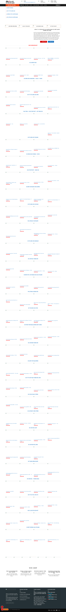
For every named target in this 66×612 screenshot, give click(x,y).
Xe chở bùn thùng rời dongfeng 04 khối (53, 355)
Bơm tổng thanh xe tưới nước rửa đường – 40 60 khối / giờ (40, 234)
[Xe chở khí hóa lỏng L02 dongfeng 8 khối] (12, 451)
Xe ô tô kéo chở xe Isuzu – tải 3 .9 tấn (39, 58)
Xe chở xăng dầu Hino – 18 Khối (52, 165)
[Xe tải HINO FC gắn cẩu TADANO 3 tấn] (53, 143)
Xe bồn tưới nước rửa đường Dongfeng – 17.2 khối (12, 200)
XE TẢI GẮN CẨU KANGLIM (33, 241)
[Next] (58, 14)
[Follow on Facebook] (6, 603)
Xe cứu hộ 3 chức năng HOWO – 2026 (25, 406)
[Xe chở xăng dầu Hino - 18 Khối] (53, 160)
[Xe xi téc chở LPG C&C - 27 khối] (53, 500)
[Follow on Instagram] (8, 603)
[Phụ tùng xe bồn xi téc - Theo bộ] (53, 228)
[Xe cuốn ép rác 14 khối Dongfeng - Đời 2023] (26, 534)
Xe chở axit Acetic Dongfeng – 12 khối (39, 439)
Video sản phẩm (36, 5)
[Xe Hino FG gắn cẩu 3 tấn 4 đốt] (53, 210)
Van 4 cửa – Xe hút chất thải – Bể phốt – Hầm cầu (54, 133)
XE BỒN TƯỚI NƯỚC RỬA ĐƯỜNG (33, 186)
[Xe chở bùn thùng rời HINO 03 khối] (40, 349)
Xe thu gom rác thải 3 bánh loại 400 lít (25, 491)
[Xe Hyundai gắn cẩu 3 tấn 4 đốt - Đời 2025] (53, 101)
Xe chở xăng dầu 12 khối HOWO (52, 90)
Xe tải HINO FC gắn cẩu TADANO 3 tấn (53, 148)
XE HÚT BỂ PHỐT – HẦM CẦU (33, 170)
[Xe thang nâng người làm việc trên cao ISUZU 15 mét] (53, 467)
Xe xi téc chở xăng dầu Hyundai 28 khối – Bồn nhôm (26, 166)
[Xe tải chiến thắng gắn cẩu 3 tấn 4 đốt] (26, 52)
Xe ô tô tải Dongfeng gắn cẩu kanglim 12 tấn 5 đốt (54, 254)
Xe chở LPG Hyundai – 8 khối (10, 506)
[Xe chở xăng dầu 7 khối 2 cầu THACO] (12, 85)
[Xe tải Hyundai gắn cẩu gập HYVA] (53, 315)
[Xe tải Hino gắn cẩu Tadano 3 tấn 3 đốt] (26, 144)
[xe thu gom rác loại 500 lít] (12, 485)
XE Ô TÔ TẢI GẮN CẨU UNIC (33, 94)
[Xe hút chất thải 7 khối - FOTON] (26, 177)
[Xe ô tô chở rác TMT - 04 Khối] (53, 265)
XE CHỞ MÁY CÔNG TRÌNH (33, 411)
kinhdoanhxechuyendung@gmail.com (29, 2)
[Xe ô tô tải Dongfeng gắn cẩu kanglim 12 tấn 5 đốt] (53, 248)
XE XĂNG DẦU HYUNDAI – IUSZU (33, 154)
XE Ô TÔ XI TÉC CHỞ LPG (33, 494)
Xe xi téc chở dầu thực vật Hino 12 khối (53, 389)
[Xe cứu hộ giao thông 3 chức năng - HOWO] (53, 401)
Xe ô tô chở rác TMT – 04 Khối (52, 271)
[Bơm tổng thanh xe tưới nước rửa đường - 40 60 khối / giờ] (40, 227)
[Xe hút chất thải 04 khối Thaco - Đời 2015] (53, 534)
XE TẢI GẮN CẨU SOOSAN (33, 204)
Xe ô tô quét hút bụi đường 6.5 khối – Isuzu (39, 373)
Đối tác (31, 5)
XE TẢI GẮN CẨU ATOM (33, 308)
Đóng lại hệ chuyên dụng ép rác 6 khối (39, 539)
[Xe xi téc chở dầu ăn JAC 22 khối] (40, 384)
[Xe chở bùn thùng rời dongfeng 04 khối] (53, 349)
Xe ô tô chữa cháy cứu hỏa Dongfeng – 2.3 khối (26, 441)
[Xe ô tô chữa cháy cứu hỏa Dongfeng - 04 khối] (12, 434)
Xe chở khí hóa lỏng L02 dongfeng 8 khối (12, 457)
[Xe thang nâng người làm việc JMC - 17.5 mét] (26, 468)
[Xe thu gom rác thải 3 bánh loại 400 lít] (26, 485)
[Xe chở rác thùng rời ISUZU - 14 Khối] (40, 265)
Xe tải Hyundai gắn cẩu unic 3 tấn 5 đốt (39, 107)
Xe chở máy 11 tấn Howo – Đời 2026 (25, 423)
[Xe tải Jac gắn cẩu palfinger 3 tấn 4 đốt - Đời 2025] (26, 315)
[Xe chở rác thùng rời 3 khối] (12, 264)
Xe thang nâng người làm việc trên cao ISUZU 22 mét (39, 475)
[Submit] (59, 5)
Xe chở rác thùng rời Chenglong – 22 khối (26, 270)
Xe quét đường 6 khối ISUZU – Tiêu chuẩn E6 (12, 374)
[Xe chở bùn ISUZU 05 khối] (26, 349)
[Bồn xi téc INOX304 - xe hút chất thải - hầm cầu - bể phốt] (53, 52)
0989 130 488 (51, 599)
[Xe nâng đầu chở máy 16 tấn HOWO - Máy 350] (12, 418)
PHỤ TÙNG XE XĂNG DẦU (33, 291)
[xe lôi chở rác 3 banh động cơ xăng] (40, 485)
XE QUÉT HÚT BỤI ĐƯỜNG (33, 360)
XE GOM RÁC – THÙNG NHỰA (33, 478)
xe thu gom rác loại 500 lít (10, 491)
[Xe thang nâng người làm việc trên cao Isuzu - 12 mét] (12, 467)
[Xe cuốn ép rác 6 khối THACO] (12, 69)
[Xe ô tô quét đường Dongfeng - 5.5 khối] (26, 367)
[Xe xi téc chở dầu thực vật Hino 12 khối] (53, 384)
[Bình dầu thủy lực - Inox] (12, 118)
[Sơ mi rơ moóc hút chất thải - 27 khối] (53, 176)
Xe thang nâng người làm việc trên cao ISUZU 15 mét (53, 473)
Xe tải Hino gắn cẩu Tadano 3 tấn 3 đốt (25, 150)
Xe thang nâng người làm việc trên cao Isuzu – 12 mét (11, 474)
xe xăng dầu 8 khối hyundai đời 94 (39, 287)
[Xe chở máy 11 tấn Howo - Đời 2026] (26, 417)
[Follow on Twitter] (10, 603)
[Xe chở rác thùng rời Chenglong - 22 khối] (26, 265)
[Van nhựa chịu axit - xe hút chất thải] (40, 118)
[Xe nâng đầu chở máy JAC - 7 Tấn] (53, 418)
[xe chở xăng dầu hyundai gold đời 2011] (53, 281)
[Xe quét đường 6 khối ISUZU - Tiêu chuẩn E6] (12, 367)
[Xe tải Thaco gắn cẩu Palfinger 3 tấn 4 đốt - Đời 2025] (40, 315)
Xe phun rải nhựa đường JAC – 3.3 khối (53, 336)
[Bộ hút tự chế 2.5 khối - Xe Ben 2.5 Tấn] (12, 517)
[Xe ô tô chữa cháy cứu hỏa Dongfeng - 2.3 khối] (26, 434)
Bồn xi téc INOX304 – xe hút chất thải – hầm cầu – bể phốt (53, 58)
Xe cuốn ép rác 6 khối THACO (10, 75)
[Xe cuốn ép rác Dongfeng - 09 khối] (53, 69)
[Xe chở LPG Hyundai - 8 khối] (12, 501)
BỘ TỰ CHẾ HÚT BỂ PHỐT (33, 510)
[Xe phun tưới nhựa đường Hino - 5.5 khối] (40, 331)
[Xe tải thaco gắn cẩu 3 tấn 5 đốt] (12, 100)
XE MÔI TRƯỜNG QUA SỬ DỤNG (33, 527)
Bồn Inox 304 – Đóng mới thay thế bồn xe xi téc (40, 303)
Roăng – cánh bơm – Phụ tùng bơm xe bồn (53, 304)
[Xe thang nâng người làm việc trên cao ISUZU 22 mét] (40, 468)
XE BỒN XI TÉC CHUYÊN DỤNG (12, 14)
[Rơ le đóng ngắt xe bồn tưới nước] (12, 229)
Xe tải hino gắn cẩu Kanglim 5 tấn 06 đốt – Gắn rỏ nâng (26, 255)
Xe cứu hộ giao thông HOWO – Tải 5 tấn (12, 404)
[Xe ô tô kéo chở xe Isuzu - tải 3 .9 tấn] (40, 52)
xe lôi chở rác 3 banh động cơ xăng (39, 491)
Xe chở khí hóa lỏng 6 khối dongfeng (25, 457)
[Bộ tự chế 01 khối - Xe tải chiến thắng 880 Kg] (53, 517)
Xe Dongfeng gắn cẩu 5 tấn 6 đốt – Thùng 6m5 (39, 254)
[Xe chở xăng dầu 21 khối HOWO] (40, 85)
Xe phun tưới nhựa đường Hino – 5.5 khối (40, 337)
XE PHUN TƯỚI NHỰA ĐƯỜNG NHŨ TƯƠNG (33, 324)
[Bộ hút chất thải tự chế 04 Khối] (26, 516)
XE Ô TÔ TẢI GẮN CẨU (11, 10)
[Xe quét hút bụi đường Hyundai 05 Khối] (53, 367)
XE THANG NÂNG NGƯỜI (33, 461)
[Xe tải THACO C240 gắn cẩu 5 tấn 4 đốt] (40, 143)
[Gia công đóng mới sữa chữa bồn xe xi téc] (26, 226)
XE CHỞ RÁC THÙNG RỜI (33, 258)
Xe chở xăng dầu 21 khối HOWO (38, 91)
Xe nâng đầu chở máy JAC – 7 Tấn (53, 423)
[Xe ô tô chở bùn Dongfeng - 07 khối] (12, 349)
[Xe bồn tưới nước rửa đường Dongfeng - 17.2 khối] (12, 193)
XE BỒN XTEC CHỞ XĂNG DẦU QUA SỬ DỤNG (33, 274)
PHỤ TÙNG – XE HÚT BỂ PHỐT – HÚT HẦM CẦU (33, 111)
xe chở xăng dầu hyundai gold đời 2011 (53, 287)
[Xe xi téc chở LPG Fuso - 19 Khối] (40, 501)
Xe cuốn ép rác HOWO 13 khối (38, 75)
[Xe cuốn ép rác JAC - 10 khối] (26, 69)
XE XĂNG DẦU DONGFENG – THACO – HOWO (33, 78)
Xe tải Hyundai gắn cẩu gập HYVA (53, 320)
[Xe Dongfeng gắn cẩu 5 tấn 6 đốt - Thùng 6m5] (40, 248)
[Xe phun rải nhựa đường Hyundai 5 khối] (12, 52)
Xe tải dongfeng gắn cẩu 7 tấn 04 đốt (11, 253)
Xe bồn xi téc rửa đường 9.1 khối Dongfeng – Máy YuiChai (38, 200)
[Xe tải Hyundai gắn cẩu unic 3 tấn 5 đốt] (40, 101)
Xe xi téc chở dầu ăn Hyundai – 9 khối (25, 387)
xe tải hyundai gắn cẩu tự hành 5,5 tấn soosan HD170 (39, 217)
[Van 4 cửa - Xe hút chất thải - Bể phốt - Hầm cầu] (53, 122)
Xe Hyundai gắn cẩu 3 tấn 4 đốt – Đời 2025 (53, 107)
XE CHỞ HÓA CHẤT (33, 427)
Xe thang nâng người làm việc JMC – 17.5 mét (26, 475)
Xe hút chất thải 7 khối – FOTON (24, 182)
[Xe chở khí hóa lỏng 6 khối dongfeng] (26, 451)
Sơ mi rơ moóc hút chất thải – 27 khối (53, 180)
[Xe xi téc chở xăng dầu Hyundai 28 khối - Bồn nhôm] (26, 160)
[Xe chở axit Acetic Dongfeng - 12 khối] (40, 434)
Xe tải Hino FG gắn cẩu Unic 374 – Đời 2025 (25, 105)
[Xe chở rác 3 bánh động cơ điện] (53, 485)
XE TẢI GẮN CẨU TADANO (33, 137)
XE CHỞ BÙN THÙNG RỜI (33, 342)
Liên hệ (45, 5)
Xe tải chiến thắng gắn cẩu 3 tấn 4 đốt (25, 58)
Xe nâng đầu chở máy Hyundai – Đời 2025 (39, 424)
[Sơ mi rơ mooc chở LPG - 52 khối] (26, 501)
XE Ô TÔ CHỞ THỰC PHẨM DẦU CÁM (33, 377)
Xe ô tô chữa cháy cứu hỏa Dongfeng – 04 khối (12, 441)
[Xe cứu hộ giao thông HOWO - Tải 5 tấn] (12, 400)
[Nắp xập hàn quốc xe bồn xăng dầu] (26, 298)
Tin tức (41, 5)
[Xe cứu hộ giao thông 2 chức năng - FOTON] (40, 401)
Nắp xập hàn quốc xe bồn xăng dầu (25, 304)
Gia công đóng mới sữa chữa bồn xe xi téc (25, 230)
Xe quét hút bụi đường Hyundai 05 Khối (53, 372)
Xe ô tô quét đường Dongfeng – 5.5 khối (26, 373)
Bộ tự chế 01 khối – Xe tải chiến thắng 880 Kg (53, 523)
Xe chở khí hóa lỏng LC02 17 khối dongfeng (38, 457)
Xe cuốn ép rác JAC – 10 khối (24, 75)
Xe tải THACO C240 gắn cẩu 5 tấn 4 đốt (39, 149)
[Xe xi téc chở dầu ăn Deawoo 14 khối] (12, 383)
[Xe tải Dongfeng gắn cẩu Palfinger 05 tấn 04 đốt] (12, 315)
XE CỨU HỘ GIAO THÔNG (33, 394)
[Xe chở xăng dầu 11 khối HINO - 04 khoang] (12, 160)
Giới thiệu (26, 5)
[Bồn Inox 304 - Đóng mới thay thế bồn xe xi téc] (40, 297)
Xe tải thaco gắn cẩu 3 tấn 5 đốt (10, 104)
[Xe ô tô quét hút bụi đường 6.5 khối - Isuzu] (40, 367)
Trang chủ (22, 5)
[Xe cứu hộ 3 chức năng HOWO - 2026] (26, 401)
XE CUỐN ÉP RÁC (33, 62)
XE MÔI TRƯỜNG (10, 7)
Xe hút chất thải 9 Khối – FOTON (38, 182)
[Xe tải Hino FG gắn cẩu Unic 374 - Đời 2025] (26, 100)
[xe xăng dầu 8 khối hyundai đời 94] (40, 281)
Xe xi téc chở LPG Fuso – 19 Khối (39, 505)
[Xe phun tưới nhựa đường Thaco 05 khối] (26, 332)
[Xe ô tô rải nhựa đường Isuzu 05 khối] (12, 332)
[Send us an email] (11, 603)
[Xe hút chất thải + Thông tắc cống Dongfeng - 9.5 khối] (12, 177)
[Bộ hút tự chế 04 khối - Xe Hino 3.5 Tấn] (40, 517)
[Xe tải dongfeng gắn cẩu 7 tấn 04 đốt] (12, 247)
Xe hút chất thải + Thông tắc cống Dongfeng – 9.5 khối (11, 183)
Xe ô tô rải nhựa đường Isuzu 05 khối (11, 339)
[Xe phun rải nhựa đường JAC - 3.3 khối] (53, 331)
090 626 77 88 (50, 594)
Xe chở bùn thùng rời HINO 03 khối (39, 355)
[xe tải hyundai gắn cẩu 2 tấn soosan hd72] (26, 211)
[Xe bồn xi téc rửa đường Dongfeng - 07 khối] (26, 193)
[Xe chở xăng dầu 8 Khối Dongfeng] (26, 85)
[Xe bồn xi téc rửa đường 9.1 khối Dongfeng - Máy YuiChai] (40, 193)
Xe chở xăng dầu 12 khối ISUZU (38, 166)
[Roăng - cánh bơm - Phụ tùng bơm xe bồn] (53, 298)
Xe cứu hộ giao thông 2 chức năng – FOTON (39, 407)
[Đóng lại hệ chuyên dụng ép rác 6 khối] (40, 534)
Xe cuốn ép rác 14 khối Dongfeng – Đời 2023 (25, 540)
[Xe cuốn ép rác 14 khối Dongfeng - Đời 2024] (12, 534)
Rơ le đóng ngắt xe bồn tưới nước (11, 236)
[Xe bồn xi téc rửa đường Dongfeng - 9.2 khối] (53, 194)
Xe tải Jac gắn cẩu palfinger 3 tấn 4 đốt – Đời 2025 (26, 321)
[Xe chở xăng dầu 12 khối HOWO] (53, 84)
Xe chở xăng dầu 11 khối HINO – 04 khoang (11, 166)
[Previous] (22, 14)
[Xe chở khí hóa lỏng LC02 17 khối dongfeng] (40, 451)
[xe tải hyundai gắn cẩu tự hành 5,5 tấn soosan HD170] (40, 211)
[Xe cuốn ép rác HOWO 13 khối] (40, 69)
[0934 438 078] (2, 609)
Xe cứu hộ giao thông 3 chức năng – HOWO (53, 407)
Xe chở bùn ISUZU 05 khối (23, 354)
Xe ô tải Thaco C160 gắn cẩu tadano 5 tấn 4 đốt (11, 150)
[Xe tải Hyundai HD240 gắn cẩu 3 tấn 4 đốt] (12, 210)
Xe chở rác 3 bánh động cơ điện (52, 491)
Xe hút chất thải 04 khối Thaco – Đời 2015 (53, 540)
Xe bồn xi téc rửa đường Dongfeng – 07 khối (25, 199)
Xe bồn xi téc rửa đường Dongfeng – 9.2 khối (53, 200)
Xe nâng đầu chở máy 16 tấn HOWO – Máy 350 (11, 424)
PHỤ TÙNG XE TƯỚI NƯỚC (33, 220)
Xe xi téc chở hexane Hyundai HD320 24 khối (53, 439)
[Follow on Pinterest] (13, 603)
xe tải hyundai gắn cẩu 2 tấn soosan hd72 (26, 216)
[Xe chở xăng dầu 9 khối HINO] (26, 281)
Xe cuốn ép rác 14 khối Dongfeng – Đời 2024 (11, 540)
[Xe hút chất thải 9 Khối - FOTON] (40, 176)
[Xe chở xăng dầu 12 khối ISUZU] (40, 160)
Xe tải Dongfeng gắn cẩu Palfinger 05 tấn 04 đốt (12, 321)
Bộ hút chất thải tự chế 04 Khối (24, 520)
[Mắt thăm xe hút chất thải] (26, 118)
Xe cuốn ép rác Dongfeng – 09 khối (53, 75)
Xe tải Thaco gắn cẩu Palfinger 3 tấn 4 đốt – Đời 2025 (39, 321)
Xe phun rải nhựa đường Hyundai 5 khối (11, 58)
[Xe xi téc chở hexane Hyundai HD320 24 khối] (53, 433)
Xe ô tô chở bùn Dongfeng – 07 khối (11, 355)
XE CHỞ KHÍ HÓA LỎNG (33, 444)
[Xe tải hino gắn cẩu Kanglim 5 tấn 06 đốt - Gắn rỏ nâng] (26, 248)
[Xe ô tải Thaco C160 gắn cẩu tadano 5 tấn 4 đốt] (12, 144)
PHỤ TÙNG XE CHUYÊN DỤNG (12, 17)
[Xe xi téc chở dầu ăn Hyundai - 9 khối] (26, 383)
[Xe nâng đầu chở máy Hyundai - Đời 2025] (40, 418)
